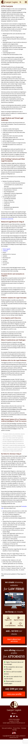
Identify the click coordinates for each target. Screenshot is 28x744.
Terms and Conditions (7, 728)
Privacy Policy (16, 728)
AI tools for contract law (7, 218)
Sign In (14, 713)
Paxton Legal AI (6, 249)
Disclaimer (23, 728)
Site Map (14, 729)
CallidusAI (5, 250)
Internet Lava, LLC (14, 737)
